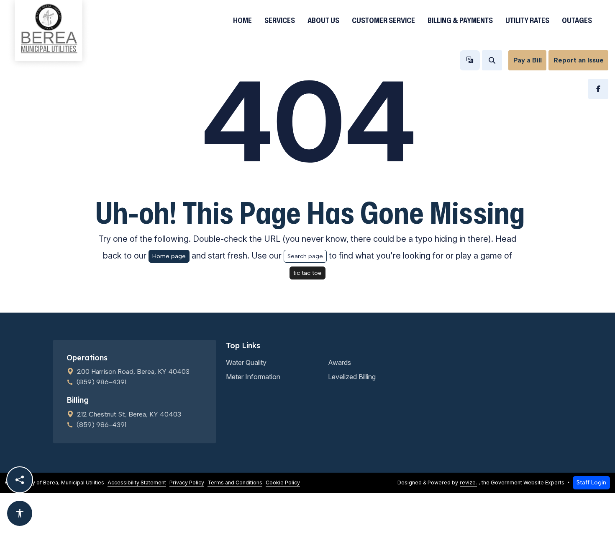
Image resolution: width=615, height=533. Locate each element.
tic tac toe (307, 273)
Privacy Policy (186, 482)
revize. (468, 482)
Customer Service (383, 20)
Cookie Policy (283, 482)
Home (242, 20)
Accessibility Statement (137, 482)
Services (279, 20)
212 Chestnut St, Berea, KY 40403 (129, 414)
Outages (577, 20)
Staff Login (591, 482)
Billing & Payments (460, 20)
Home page (169, 256)
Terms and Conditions (235, 482)
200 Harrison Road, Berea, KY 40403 (133, 371)
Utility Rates (527, 20)
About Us (323, 20)
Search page (305, 256)
